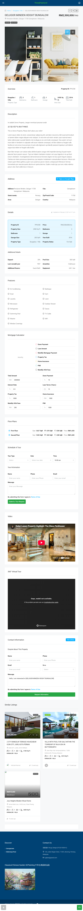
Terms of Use (35, 497)
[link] (22, 725)
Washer (12, 319)
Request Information (41, 694)
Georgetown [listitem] (10, 848)
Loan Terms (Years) (49, 385)
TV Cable (48, 314)
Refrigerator (14, 309)
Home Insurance (48, 394)
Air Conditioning (15, 289)
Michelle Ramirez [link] (15, 765)
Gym (46, 294)
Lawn (47, 299)
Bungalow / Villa (17, 10)
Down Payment (48, 376)
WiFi (46, 319)
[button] (69, 10)
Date (32, 456)
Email (55, 474)
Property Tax (12, 394)
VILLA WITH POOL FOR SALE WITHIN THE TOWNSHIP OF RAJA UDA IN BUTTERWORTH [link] (60, 744)
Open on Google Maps (66, 179)
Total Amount (12, 376)
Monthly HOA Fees (14, 403)
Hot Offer (14, 22)
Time (55, 456)
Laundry (12, 299)
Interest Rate (12, 385)
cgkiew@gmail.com (51, 857)
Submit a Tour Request (16, 502)
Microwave (13, 304)
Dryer (12, 294)
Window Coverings (16, 324)
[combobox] (19, 460)
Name (10, 474)
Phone (33, 474)
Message (11, 482)
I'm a (44, 665)
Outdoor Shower (50, 304)
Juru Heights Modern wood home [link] (19, 801)
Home (9, 10)
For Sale (7, 22)
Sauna (47, 309)
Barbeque (48, 289)
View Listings (70, 639)
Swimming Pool (15, 314)
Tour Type (11, 456)
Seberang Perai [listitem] (11, 852)
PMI (44, 403)
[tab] (67, 32)
